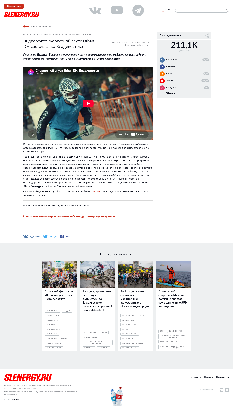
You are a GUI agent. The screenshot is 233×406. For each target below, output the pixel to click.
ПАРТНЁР (15, 399)
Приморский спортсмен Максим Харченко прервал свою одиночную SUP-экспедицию (173, 299)
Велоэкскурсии (54, 348)
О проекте (196, 377)
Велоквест (51, 325)
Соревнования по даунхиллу (57, 34)
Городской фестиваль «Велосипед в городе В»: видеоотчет (59, 295)
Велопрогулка (53, 320)
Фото (104, 332)
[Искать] (226, 10)
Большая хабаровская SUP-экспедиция (173, 347)
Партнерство (222, 377)
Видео (39, 34)
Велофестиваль (54, 343)
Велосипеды (29, 34)
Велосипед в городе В (57, 338)
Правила (208, 377)
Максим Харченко (169, 342)
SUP (162, 331)
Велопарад (52, 334)
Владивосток (53, 315)
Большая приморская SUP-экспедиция (173, 336)
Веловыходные (54, 329)
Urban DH (76, 34)
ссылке (96, 191)
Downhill (86, 34)
